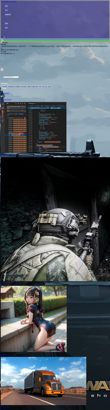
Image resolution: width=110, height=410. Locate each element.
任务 (40, 86)
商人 (46, 86)
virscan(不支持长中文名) (13, 20)
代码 (43, 86)
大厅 (6, 10)
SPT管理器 (4, 86)
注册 (2, 41)
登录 (2, 39)
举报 (6, 23)
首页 (6, 6)
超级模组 (17, 86)
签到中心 (9, 32)
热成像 (33, 86)
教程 (37, 86)
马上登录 (3, 51)
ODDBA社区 (5, 1)
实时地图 (23, 86)
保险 (49, 86)
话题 (8, 33)
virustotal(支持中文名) (12, 19)
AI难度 (29, 86)
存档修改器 (11, 86)
